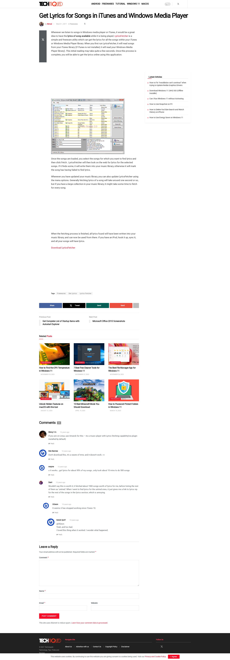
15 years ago (62, 467)
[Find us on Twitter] (178, 4)
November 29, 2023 (47, 374)
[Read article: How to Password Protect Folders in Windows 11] (123, 390)
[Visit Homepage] (55, 4)
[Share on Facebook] (43, 33)
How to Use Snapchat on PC (161, 104)
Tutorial (120, 4)
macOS (145, 4)
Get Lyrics (73, 293)
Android (95, 4)
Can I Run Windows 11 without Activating (166, 99)
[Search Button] (190, 4)
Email (42, 603)
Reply (52, 443)
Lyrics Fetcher (85, 293)
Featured (80, 363)
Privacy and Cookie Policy (155, 656)
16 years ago (64, 432)
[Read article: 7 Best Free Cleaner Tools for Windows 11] (89, 354)
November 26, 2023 (117, 374)
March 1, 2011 (61, 24)
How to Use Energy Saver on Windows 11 (166, 117)
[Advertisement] (95, 78)
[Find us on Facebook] (174, 4)
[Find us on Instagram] (181, 4)
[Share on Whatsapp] (43, 46)
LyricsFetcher (121, 36)
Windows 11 (133, 4)
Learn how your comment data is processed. (89, 623)
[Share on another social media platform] (43, 59)
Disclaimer (125, 647)
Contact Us (97, 647)
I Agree (174, 657)
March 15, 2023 (115, 411)
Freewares (108, 4)
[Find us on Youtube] (185, 4)
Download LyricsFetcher (63, 247)
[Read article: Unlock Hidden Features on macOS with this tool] (54, 390)
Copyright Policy (111, 647)
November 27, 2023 (82, 374)
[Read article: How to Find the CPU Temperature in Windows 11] (54, 354)
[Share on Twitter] (43, 40)
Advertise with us (82, 647)
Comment (44, 557)
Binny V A (52, 432)
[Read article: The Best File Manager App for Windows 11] (123, 354)
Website (94, 603)
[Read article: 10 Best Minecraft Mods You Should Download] (89, 390)
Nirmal (49, 24)
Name (42, 591)
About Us (68, 647)
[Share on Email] (43, 53)
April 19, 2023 (80, 411)
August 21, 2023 (46, 411)
